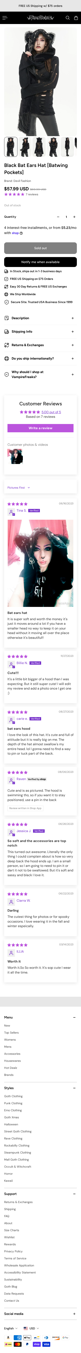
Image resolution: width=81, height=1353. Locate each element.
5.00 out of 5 (51, 412)
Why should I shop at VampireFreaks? (27, 374)
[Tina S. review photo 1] (40, 563)
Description (20, 318)
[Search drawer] (68, 17)
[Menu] (5, 17)
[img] (17, 504)
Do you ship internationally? (33, 358)
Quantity (10, 217)
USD (32, 1328)
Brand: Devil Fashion (17, 181)
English (9, 1328)
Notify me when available (40, 262)
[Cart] (76, 17)
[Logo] (40, 18)
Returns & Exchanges (28, 345)
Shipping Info (22, 331)
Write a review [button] (40, 428)
